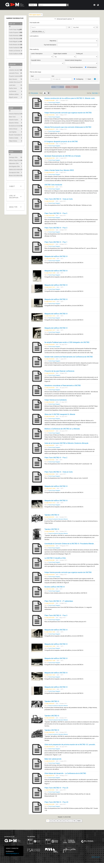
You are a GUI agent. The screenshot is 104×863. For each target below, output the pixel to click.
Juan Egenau (12, 132)
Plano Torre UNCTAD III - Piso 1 (55, 242)
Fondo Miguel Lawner (14, 41)
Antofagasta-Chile (14, 166)
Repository (53, 40)
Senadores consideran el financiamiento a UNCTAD (62, 385)
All (9, 26)
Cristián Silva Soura (14, 82)
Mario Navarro (13, 79)
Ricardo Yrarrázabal (14, 135)
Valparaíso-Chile (13, 163)
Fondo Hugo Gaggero (14, 29)
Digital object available (60, 53)
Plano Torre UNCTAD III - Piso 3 (55, 228)
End (53, 76)
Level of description (13, 196)
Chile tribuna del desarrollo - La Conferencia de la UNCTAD (65, 773)
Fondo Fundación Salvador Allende (14, 47)
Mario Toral (12, 117)
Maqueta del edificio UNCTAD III (56, 256)
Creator (12, 64)
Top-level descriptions (76, 67)
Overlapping (79, 79)
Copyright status (36, 60)
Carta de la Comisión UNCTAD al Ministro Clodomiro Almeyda (66, 443)
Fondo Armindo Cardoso (14, 35)
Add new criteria (37, 31)
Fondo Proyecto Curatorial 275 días (14, 32)
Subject (12, 186)
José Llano (12, 85)
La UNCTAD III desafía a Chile (55, 558)
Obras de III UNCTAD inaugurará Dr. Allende (59, 414)
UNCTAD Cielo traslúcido (53, 185)
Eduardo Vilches (13, 123)
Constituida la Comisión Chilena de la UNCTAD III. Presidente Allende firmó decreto (74, 544)
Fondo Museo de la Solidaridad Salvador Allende (14, 44)
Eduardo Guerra (13, 119)
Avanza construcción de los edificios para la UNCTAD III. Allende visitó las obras (73, 98)
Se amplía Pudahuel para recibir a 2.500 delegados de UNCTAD (66, 342)
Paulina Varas (13, 88)
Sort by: (89, 93)
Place (11, 151)
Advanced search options (64, 19)
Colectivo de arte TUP (14, 70)
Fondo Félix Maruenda (14, 38)
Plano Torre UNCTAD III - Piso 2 (55, 458)
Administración (96, 857)
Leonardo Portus (14, 73)
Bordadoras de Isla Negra (14, 126)
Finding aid (79, 53)
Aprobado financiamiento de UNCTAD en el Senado (62, 156)
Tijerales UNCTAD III (51, 515)
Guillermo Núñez (14, 94)
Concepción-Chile (14, 172)
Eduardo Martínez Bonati (14, 113)
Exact (89, 79)
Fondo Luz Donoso (14, 50)
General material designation (73, 60)
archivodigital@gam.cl (12, 853)
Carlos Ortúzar (13, 129)
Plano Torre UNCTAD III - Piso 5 (55, 213)
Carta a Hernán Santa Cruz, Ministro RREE (59, 170)
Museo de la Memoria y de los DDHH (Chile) (14, 175)
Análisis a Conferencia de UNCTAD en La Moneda (62, 429)
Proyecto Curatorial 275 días (14, 76)
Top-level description (50, 45)
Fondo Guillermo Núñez (14, 53)
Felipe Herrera (13, 141)
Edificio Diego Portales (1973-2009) (14, 160)
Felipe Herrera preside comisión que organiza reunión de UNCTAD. (68, 113)
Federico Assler (13, 138)
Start (32, 76)
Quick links (94, 5)
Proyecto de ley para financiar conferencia (59, 371)
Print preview (34, 93)
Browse (32, 5)
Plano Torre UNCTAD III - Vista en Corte (58, 199)
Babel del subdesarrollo (52, 759)
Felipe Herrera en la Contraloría (55, 400)
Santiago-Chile (13, 157)
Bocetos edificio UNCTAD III (54, 587)
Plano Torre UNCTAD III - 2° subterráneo (58, 601)
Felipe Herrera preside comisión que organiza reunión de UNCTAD (68, 572)
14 (74, 820)
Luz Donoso (12, 91)
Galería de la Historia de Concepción (14, 169)
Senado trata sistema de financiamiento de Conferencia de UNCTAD (68, 357)
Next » (79, 820)
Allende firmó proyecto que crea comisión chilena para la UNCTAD (67, 127)
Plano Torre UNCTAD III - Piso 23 (56, 802)
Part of (12, 23)
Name (11, 107)
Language (98, 5)
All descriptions (91, 67)
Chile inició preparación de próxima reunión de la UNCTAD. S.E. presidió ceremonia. (73, 744)
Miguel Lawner (13, 97)
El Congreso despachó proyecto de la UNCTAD (61, 141)
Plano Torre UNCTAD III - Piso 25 (56, 788)
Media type (13, 206)
